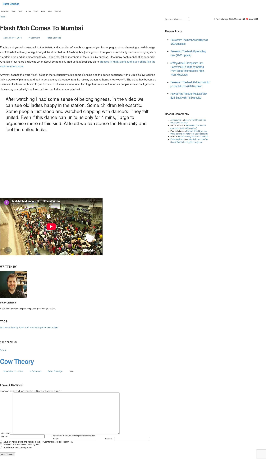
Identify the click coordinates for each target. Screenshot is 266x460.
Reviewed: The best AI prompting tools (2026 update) (188, 53)
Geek (21, 11)
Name (4, 436)
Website (108, 438)
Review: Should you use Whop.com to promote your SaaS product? (189, 132)
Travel (36, 11)
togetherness (45, 327)
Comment (6, 433)
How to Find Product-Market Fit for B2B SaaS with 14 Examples (188, 95)
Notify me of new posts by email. (18, 447)
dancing (15, 327)
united (55, 327)
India (43, 11)
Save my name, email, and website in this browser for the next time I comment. (38, 441)
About (50, 11)
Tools (13, 11)
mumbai (34, 327)
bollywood (5, 327)
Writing (28, 11)
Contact (58, 11)
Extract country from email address (193, 136)
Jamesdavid (175, 119)
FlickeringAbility (177, 139)
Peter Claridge (11, 4)
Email (56, 438)
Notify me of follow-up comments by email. (22, 444)
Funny (3, 350)
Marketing (5, 11)
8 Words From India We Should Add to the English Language (189, 140)
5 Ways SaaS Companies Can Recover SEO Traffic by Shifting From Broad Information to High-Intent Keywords (187, 68)
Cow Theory (17, 361)
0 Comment (34, 37)
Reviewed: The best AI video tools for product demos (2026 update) (190, 84)
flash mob (24, 327)
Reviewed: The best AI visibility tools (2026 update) (189, 42)
